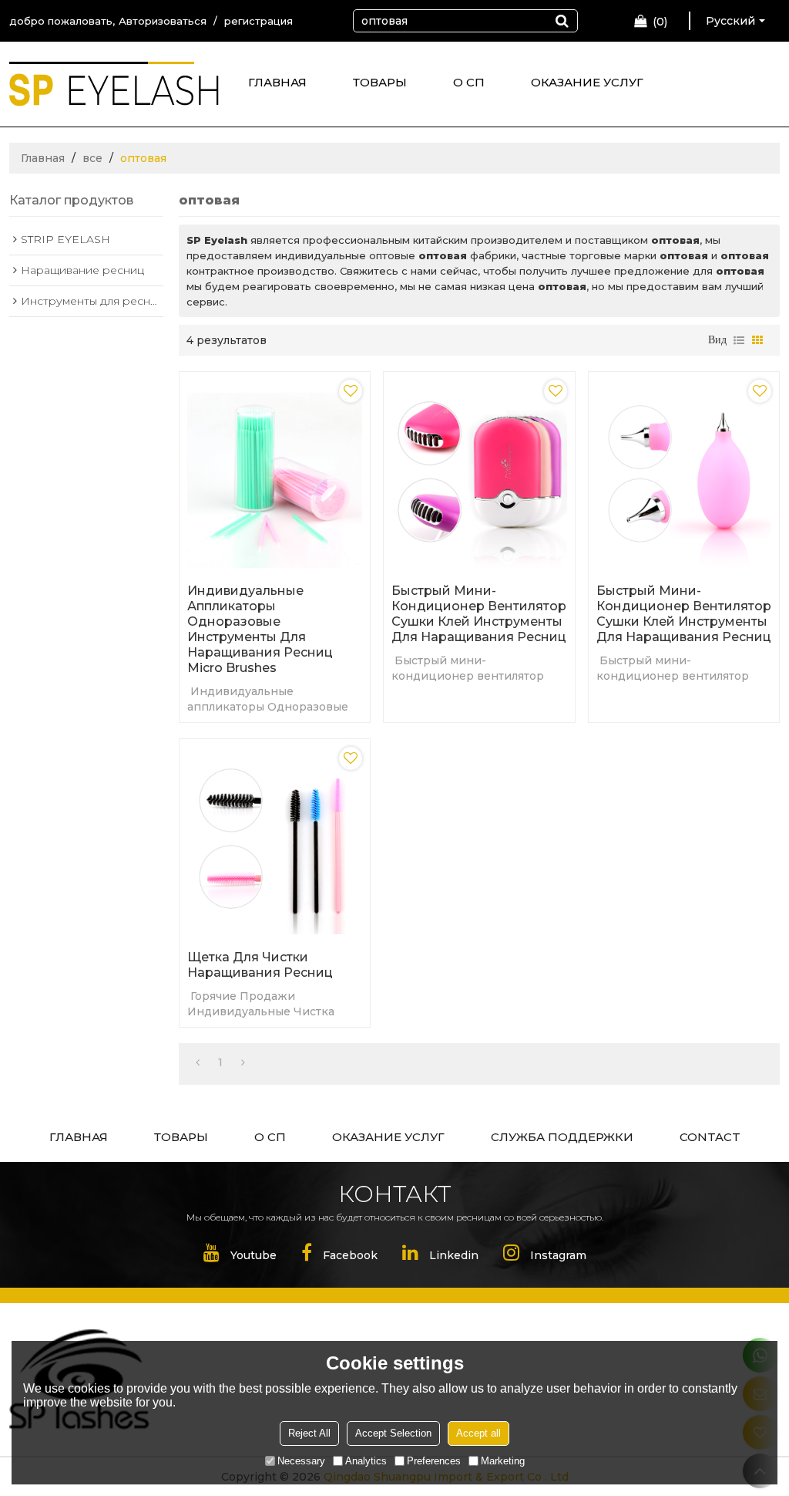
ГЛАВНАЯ (277, 82)
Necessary (301, 1461)
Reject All (309, 1433)
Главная (43, 158)
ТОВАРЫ (380, 82)
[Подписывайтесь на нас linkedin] (440, 1255)
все (92, 158)
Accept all (478, 1433)
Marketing (503, 1461)
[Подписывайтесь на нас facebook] (339, 1255)
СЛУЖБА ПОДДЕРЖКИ (562, 1137)
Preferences (434, 1461)
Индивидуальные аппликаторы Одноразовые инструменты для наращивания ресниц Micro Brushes (260, 629)
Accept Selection (393, 1433)
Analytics (366, 1461)
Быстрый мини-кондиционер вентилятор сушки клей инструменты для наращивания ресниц (478, 613)
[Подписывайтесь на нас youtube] (240, 1255)
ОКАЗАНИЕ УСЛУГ (587, 82)
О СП (469, 82)
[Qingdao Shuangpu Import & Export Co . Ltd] (114, 89)
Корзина (660, 22)
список (739, 340)
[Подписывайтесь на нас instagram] (544, 1255)
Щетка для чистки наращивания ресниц (260, 965)
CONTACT (710, 1137)
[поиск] (561, 21)
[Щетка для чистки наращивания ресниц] (274, 841)
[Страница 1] (197, 1062)
